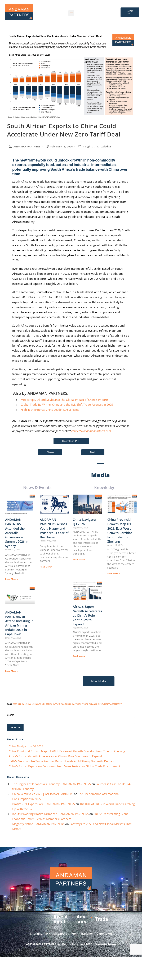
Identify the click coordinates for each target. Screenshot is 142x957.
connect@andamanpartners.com (91, 431)
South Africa (67, 704)
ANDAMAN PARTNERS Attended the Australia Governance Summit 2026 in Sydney (16, 532)
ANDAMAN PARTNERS (27, 146)
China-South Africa (42, 704)
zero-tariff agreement (110, 704)
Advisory (81, 919)
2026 (15, 704)
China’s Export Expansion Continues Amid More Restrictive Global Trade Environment (64, 766)
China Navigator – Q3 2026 (26, 746)
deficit (56, 704)
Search (10, 714)
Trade (101, 919)
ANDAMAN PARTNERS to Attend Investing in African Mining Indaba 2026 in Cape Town (19, 623)
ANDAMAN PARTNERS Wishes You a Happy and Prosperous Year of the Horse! (54, 528)
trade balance (89, 704)
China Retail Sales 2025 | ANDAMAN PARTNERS (42, 794)
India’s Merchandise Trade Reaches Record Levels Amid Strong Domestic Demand (62, 761)
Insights (88, 146)
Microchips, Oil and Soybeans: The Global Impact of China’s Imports (65, 400)
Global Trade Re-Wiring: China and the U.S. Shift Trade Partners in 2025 (67, 405)
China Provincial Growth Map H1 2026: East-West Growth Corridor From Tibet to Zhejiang (119, 530)
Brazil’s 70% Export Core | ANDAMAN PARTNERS (43, 804)
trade (78, 704)
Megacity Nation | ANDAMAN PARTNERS (38, 824)
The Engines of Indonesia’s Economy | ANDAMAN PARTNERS (51, 784)
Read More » (11, 579)
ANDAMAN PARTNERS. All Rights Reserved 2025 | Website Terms (71, 944)
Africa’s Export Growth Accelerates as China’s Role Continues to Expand (87, 615)
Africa (21, 704)
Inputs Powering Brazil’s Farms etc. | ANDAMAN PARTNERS (50, 814)
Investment (61, 919)
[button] (71, 13)
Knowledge (104, 146)
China (28, 704)
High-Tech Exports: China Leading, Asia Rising (50, 410)
